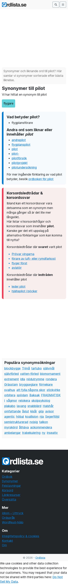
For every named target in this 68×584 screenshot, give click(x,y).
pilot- (15, 154)
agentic (9, 416)
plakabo (9, 406)
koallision (31, 416)
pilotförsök (19, 158)
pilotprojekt (20, 163)
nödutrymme (35, 379)
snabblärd (34, 406)
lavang (21, 406)
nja (42, 416)
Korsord (7, 490)
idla (22, 379)
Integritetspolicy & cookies (20, 536)
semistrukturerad (16, 422)
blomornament (50, 374)
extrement (11, 379)
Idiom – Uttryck (12, 513)
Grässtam (11, 384)
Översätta (9, 499)
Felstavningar (11, 486)
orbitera (9, 395)
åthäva (24, 427)
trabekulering (31, 433)
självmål (48, 368)
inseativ (52, 433)
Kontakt (7, 541)
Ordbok (7, 477)
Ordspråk (8, 518)
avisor (49, 411)
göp (41, 411)
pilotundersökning (24, 167)
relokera (24, 400)
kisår (33, 411)
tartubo (36, 368)
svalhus (9, 390)
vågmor (11, 400)
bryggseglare (28, 384)
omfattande (12, 411)
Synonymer (10, 481)
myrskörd (11, 427)
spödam (22, 395)
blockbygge (12, 368)
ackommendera (41, 427)
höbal (20, 416)
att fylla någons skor (30, 390)
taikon (43, 422)
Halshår (48, 406)
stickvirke (53, 390)
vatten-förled (29, 374)
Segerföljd (52, 416)
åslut (25, 411)
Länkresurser (11, 495)
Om (4, 545)
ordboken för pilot (40, 179)
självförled (11, 374)
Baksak (34, 395)
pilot (15, 149)
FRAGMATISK (51, 395)
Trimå (26, 368)
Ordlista (40, 557)
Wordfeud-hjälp (12, 522)
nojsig (34, 422)
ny (43, 433)
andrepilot (19, 140)
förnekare (46, 384)
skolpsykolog (40, 400)
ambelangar (12, 433)
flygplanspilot (21, 145)
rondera (51, 379)
